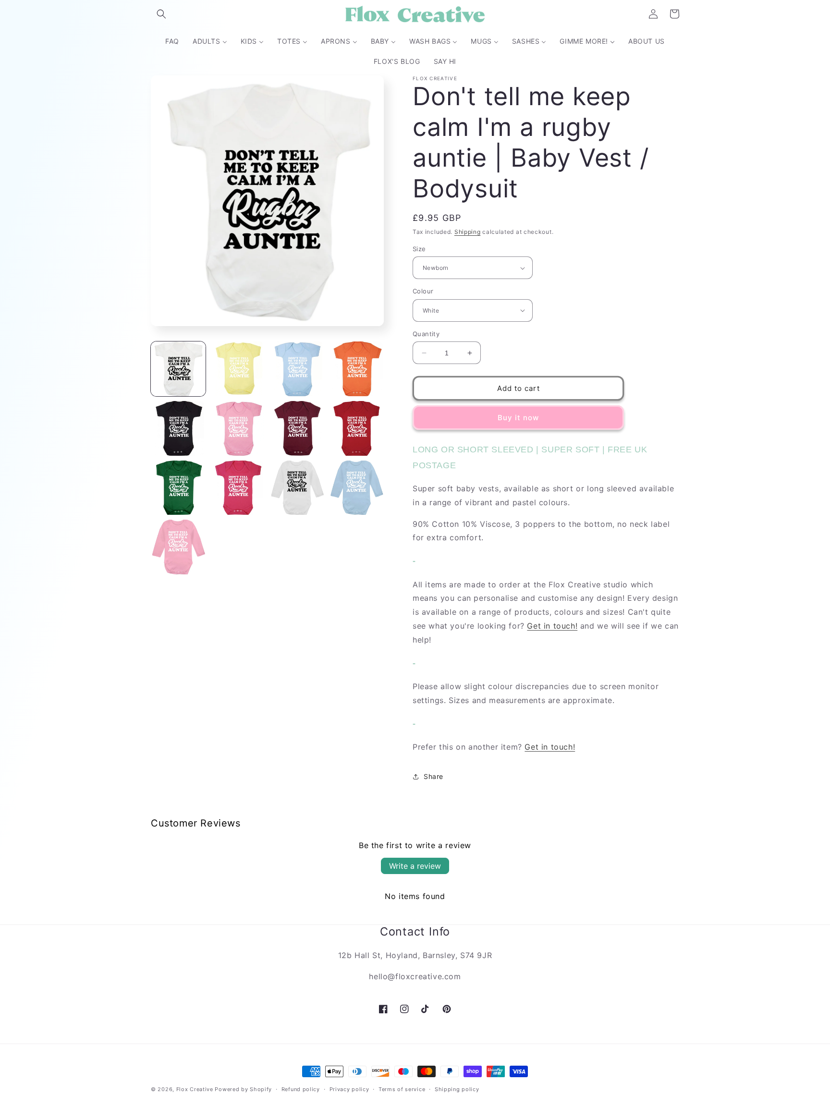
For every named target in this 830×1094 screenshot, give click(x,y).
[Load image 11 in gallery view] (297, 488)
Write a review (415, 866)
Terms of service (401, 1088)
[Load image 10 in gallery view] (237, 488)
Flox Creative (194, 1089)
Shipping (467, 231)
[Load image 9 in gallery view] (178, 488)
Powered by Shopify (243, 1089)
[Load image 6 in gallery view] (237, 428)
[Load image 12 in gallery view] (356, 488)
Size (419, 249)
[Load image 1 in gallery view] (178, 368)
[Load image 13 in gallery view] (178, 547)
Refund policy (300, 1088)
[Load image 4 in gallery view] (356, 368)
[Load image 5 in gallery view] (178, 428)
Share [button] (433, 776)
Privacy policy (349, 1088)
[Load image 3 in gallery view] (297, 368)
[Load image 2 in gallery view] (237, 368)
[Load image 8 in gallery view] (356, 428)
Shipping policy (457, 1088)
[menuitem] (172, 41)
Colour (423, 291)
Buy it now (518, 417)
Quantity (426, 334)
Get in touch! (552, 626)
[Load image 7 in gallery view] (297, 428)
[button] (161, 13)
